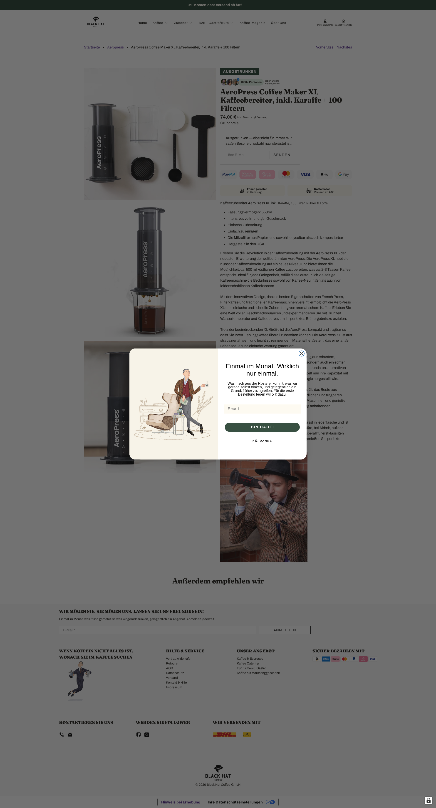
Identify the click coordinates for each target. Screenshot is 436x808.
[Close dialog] (301, 353)
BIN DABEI (262, 427)
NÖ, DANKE (262, 440)
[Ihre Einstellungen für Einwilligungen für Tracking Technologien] (428, 800)
